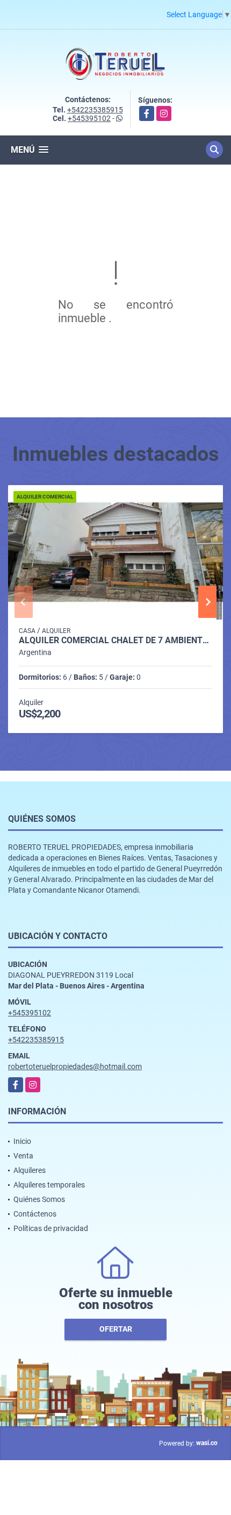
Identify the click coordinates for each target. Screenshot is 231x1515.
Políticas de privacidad (50, 1228)
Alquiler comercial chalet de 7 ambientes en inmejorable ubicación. (115, 640)
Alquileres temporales (49, 1184)
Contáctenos (34, 1214)
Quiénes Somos (39, 1199)
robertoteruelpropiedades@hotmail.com (75, 1066)
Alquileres (29, 1170)
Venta (23, 1155)
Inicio (22, 1141)
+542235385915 (95, 109)
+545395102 (89, 118)
